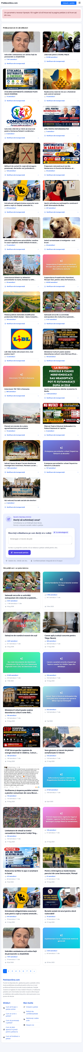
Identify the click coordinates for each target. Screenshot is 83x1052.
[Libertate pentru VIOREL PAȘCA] (61, 48)
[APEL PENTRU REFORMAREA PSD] (61, 122)
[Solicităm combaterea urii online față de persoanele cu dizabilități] (21, 49)
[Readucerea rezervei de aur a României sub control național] (61, 86)
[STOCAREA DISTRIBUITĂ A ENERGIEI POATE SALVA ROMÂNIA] (21, 86)
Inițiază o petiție (69, 3)
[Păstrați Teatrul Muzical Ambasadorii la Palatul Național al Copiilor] (61, 420)
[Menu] (79, 3)
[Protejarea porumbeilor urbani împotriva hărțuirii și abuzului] (61, 457)
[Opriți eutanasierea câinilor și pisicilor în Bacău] (61, 383)
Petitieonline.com (9, 3)
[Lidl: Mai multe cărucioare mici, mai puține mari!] (21, 346)
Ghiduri (6, 1003)
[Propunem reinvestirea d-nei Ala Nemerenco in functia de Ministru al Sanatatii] (61, 160)
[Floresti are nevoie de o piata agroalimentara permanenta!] (21, 420)
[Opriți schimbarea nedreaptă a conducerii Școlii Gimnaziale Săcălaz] (61, 197)
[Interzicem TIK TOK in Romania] (21, 382)
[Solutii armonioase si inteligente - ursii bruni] (61, 234)
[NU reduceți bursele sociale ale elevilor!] (21, 493)
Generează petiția (21, 552)
